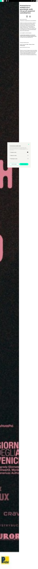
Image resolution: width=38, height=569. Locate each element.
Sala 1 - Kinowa (29, 44)
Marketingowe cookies (13, 158)
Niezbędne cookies (13, 152)
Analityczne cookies (13, 155)
